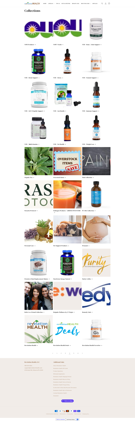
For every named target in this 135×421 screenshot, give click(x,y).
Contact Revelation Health (60, 393)
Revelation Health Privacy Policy (61, 384)
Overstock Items (58, 177)
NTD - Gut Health (58, 111)
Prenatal (85, 246)
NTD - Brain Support (31, 78)
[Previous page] (52, 353)
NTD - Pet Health (58, 144)
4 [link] (69, 353)
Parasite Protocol (30, 211)
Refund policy (62, 413)
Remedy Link (86, 312)
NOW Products (29, 44)
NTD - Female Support (89, 78)
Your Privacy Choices (71, 419)
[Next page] (82, 353)
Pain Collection (87, 177)
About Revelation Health (59, 365)
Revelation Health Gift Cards (60, 368)
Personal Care (29, 246)
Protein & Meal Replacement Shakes (36, 279)
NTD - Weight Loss (88, 144)
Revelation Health (30, 345)
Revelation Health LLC (53, 413)
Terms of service (77, 413)
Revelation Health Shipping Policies (62, 376)
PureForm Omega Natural (61, 279)
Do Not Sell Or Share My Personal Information (65, 387)
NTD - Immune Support (89, 111)
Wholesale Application (59, 374)
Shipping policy (85, 413)
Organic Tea (28, 177)
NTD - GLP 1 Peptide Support (34, 111)
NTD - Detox (57, 78)
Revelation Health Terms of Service (62, 382)
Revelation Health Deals (61, 345)
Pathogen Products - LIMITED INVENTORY (67, 211)
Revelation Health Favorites (91, 345)
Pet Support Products (60, 246)
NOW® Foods (57, 44)
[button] (51, 3)
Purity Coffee (86, 279)
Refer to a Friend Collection (34, 312)
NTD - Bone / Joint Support (91, 44)
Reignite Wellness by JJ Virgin (63, 312)
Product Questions (58, 371)
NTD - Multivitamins (31, 144)
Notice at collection (61, 419)
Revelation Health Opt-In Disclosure (62, 390)
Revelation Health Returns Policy (61, 379)
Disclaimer (56, 395)
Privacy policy (70, 413)
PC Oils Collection (88, 211)
